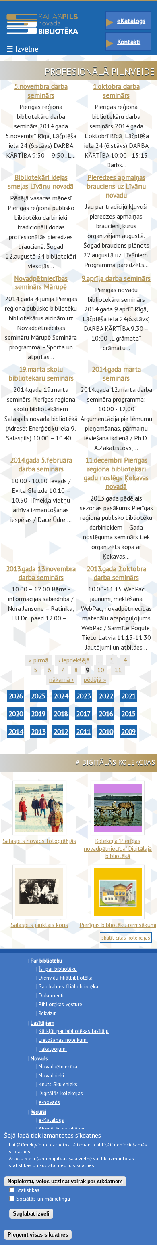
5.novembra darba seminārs (41, 91)
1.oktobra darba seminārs (116, 91)
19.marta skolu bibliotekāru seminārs (41, 373)
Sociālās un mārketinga (43, 1198)
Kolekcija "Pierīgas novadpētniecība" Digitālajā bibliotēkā (118, 848)
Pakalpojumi (53, 1048)
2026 (15, 695)
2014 (15, 731)
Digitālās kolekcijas (61, 1093)
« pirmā (38, 660)
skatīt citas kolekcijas (125, 937)
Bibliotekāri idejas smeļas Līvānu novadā (41, 181)
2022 (106, 695)
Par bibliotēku (46, 960)
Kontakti (128, 42)
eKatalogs (131, 21)
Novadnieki (51, 1075)
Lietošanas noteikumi (63, 1039)
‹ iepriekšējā (74, 660)
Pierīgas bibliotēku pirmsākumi (118, 925)
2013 (38, 731)
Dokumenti (51, 995)
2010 (106, 731)
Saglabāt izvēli (31, 1214)
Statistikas (27, 1190)
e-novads (49, 1102)
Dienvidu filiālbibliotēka (66, 977)
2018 (61, 713)
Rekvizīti (48, 1013)
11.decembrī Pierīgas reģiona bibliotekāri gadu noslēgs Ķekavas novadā (116, 473)
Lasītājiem (42, 1022)
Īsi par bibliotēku (58, 968)
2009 (128, 731)
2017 (83, 713)
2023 (83, 695)
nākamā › (61, 679)
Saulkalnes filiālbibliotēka (68, 986)
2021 (128, 695)
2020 (15, 713)
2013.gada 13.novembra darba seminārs (41, 573)
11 (118, 670)
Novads (39, 1058)
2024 (61, 695)
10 (100, 670)
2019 (38, 713)
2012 (61, 731)
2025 (38, 695)
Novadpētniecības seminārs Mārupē (41, 282)
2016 (106, 713)
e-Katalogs (51, 1119)
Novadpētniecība (58, 1066)
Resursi (38, 1111)
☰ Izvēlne (22, 49)
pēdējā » (95, 679)
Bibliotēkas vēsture (60, 1004)
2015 (128, 713)
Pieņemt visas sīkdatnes (38, 1235)
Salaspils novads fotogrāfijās (39, 841)
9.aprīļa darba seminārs (116, 278)
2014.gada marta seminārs (116, 373)
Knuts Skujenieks (58, 1084)
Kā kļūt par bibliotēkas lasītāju (74, 1031)
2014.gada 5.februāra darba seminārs (41, 464)
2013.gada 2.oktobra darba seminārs (116, 573)
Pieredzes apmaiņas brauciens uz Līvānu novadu (116, 185)
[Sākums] (42, 17)
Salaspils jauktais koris (39, 925)
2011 (83, 731)
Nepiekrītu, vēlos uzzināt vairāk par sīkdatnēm (65, 1181)
